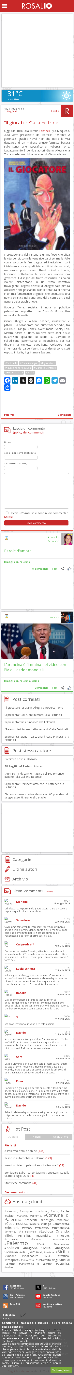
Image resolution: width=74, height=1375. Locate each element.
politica (12, 1247)
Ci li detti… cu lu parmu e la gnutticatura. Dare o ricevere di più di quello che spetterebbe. (36, 910)
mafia (25, 1235)
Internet (11, 1231)
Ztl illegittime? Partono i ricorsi (24, 766)
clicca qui (30, 1354)
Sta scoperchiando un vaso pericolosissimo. (30, 1024)
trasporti (12, 1260)
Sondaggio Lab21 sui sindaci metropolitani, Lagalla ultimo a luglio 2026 (37, 1174)
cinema (36, 1215)
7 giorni (37, 1136)
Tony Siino (53, 617)
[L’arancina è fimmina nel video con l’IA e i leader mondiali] (37, 641)
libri (9, 1235)
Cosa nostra (16, 1223)
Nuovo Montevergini (51, 1239)
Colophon (9, 1315)
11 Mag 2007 (10, 111)
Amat (55, 1211)
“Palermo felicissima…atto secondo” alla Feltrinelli (36, 729)
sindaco (11, 1256)
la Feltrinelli (28, 1231)
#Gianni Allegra (28, 363)
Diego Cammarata (56, 1224)
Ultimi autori (24, 869)
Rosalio (55, 110)
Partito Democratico (53, 1244)
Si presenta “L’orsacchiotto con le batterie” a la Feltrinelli (34, 785)
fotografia (42, 1228)
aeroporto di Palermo (35, 1211)
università (28, 1260)
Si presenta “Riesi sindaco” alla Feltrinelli (30, 722)
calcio (10, 1215)
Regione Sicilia (38, 1248)
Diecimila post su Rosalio (21, 759)
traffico (64, 1256)
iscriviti (8, 516)
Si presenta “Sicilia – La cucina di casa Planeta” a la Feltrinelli (37, 738)
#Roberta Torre (14, 372)
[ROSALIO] (37, 6)
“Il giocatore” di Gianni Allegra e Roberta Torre (34, 707)
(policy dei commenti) (28, 432)
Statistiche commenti (21, 1183)
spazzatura (30, 1256)
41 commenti (40, 568)
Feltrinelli (45, 131)
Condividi (62, 568)
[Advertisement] (37, 50)
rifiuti (24, 1252)
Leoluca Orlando (55, 1231)
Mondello (44, 1235)
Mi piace (69, 568)
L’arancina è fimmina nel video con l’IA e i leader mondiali (35, 667)
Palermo (9, 414)
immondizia (61, 1228)
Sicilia (35, 681)
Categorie (21, 859)
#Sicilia (30, 372)
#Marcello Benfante (45, 367)
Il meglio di (11, 562)
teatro (48, 1256)
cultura (35, 1224)
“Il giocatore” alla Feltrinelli (33, 122)
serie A (49, 1252)
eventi (27, 1228)
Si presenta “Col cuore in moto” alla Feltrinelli (33, 715)
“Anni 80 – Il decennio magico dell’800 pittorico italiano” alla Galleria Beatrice (34, 775)
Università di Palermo (37, 1264)
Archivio (20, 879)
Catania (23, 1215)
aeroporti (11, 1211)
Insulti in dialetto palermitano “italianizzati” (34, 1165)
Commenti (64, 414)
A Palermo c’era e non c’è (24, 1151)
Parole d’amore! (18, 550)
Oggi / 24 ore (60, 1136)
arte (66, 1211)
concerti (31, 1220)
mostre (63, 1235)
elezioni (12, 1227)
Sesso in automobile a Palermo (28, 1158)
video (9, 1267)
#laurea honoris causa (18, 367)
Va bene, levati (61, 1370)
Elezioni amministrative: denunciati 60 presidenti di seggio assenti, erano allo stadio (36, 795)
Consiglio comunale (55, 1220)
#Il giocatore (48, 363)
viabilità (63, 1264)
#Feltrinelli (11, 363)
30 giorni (13, 1136)
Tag (54, 568)
